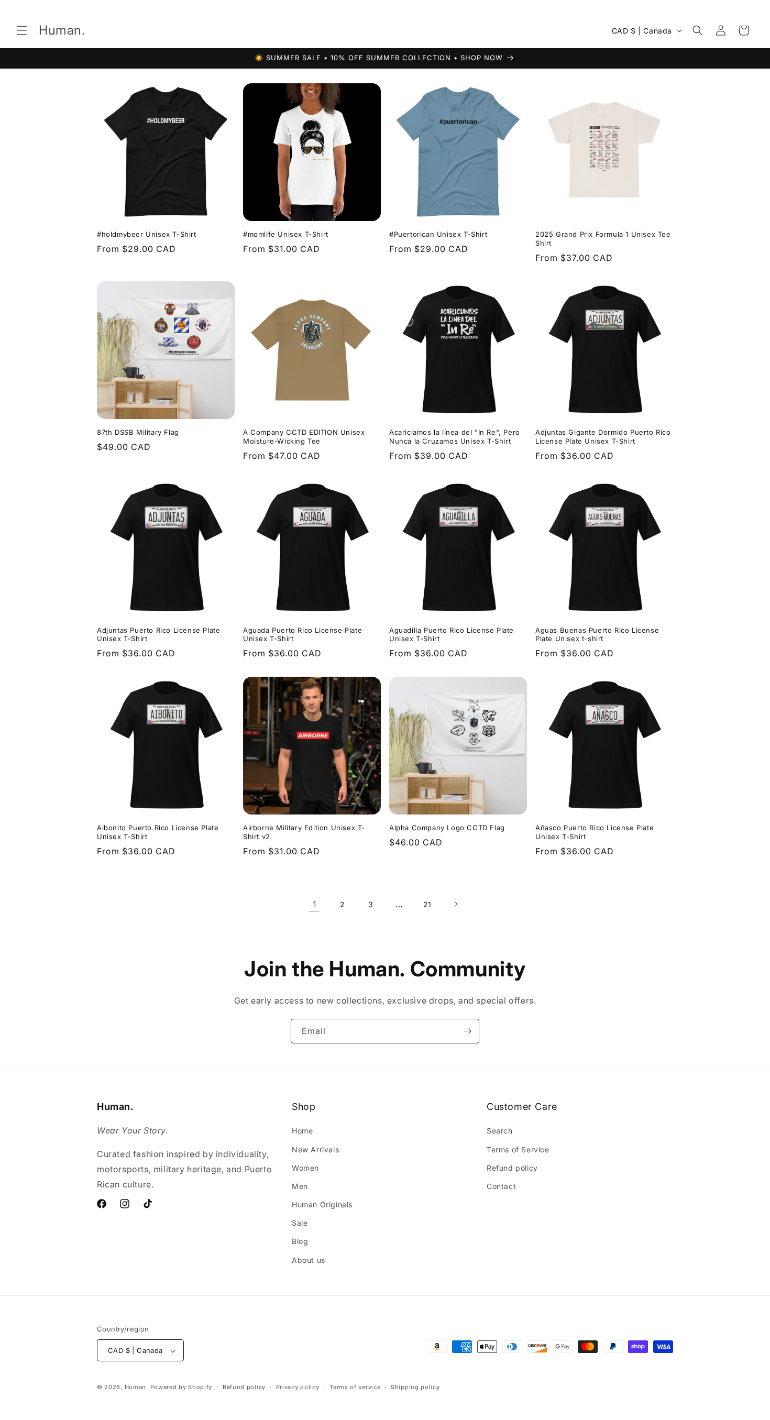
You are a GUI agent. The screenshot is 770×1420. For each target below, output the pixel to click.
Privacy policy (298, 1387)
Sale (299, 1223)
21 (427, 904)
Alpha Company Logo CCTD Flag (447, 827)
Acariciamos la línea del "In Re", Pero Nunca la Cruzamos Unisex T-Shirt (454, 436)
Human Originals (322, 1204)
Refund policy (512, 1167)
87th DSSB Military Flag (138, 432)
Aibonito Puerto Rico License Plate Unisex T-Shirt (157, 832)
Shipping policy (415, 1387)
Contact (501, 1186)
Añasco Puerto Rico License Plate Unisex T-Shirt (594, 832)
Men (300, 1186)
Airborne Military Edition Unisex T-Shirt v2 (304, 832)
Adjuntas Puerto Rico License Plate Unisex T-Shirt (158, 634)
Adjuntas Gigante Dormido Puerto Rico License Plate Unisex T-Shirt (603, 436)
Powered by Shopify (181, 1387)
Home (302, 1131)
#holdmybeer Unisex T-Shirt (146, 234)
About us (308, 1260)
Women (305, 1167)
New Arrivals (315, 1149)
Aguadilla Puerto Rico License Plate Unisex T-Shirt (451, 634)
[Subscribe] (467, 1031)
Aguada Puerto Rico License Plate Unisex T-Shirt (302, 634)
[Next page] (455, 904)
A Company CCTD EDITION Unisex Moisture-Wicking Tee (304, 436)
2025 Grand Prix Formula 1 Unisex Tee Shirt (603, 238)
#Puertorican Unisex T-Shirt (438, 234)
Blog (300, 1241)
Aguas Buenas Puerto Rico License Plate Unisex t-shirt (597, 634)
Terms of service (354, 1387)
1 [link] (314, 904)
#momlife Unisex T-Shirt (285, 234)
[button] (22, 30)
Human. (136, 1387)
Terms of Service (518, 1149)
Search (500, 1131)
